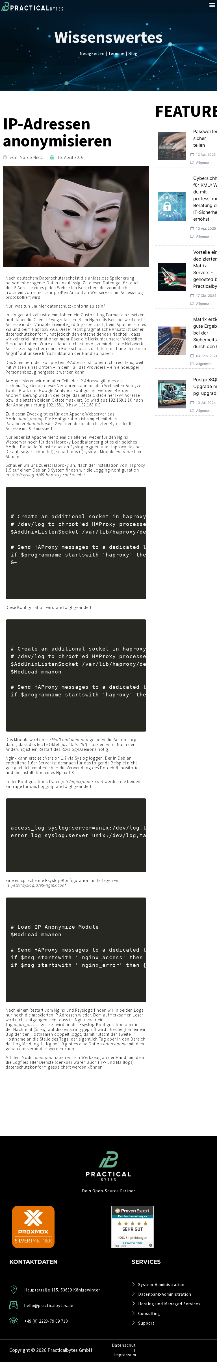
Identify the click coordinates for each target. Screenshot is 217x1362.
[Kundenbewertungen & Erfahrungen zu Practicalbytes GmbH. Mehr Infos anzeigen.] (132, 1246)
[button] (212, 4)
